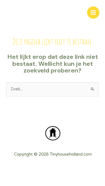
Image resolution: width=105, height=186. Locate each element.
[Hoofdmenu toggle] (93, 12)
